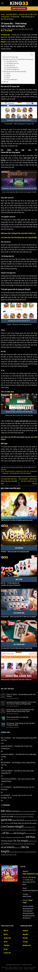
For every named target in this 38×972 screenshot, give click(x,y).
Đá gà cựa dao (18, 847)
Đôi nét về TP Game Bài (10, 57)
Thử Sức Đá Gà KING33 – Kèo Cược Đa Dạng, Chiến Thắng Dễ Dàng (18, 780)
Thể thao (7, 945)
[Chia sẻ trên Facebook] (3, 30)
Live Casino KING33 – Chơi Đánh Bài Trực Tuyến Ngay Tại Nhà (18, 756)
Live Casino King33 (12, 826)
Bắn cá (5, 810)
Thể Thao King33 (7, 841)
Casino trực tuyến (7, 816)
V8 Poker (33, 844)
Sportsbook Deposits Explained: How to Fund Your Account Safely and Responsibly (21, 703)
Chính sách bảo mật (29, 967)
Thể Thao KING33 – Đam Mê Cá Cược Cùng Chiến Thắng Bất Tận (17, 772)
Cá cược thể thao (29, 816)
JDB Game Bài (7, 823)
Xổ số (5, 942)
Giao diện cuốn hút (11, 61)
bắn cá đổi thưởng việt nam (28, 814)
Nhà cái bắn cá (12, 830)
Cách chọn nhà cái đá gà (19, 816)
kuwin (31, 969)
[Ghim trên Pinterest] (9, 30)
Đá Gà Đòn (12, 852)
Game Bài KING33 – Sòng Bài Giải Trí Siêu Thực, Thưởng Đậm (17, 747)
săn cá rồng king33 (17, 837)
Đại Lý (21, 969)
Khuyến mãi (27, 945)
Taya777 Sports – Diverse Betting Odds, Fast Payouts (21, 695)
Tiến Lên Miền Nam (11, 79)
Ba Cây (8, 75)
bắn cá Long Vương (24, 811)
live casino (33, 823)
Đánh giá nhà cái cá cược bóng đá (22, 852)
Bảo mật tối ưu (10, 65)
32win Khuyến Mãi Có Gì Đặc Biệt (17, 717)
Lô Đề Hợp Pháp (27, 827)
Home (3, 14)
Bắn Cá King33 (14, 811)
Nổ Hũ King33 (20, 833)
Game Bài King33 (18, 820)
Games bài (7, 938)
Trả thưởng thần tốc (12, 67)
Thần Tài (24, 837)
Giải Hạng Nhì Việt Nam (30, 820)
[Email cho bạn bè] (7, 30)
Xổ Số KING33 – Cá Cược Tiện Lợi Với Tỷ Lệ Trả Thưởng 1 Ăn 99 (16, 797)
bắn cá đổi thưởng (17, 814)
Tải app (25, 942)
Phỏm (8, 73)
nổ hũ (5, 833)
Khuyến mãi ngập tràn (12, 69)
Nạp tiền (25, 934)
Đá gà (6, 949)
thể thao (30, 837)
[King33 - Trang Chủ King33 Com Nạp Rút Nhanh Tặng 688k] (19, 3)
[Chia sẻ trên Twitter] (5, 30)
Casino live (7, 953)
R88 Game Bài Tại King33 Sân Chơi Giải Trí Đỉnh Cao (18, 233)
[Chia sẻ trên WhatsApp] (1, 30)
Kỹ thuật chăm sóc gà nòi (20, 823)
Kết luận (5, 82)
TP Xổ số (7, 844)
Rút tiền (25, 938)
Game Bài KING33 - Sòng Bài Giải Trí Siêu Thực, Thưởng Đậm (21, 471)
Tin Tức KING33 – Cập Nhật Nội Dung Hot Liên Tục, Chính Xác (18, 788)
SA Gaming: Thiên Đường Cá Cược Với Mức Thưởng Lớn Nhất (20, 724)
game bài (6, 467)
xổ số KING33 (7, 847)
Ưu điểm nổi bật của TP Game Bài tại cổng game (18, 59)
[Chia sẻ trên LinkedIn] (11, 30)
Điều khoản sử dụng (11, 969)
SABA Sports (9, 837)
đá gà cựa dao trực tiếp (11, 854)
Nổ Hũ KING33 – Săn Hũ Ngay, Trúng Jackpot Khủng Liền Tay (18, 764)
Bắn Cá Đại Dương (9, 814)
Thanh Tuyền (28, 29)
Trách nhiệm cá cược (15, 967)
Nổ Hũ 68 (11, 833)
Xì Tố (7, 77)
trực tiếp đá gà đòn (25, 844)
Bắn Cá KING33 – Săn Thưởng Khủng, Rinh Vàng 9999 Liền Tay (19, 739)
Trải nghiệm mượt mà (12, 63)
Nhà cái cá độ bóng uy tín (22, 830)
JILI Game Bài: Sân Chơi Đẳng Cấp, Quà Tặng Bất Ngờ (9, 481)
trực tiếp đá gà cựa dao (15, 844)
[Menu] (2, 3)
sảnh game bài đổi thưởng (16, 467)
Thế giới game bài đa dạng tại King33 (14, 71)
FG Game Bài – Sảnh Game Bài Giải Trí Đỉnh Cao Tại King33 (28, 481)
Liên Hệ (26, 969)
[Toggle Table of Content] (31, 54)
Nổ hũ (6, 934)
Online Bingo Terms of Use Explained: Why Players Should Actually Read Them (20, 710)
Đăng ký (25, 930)
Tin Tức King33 (20, 840)
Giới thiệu (4, 967)
